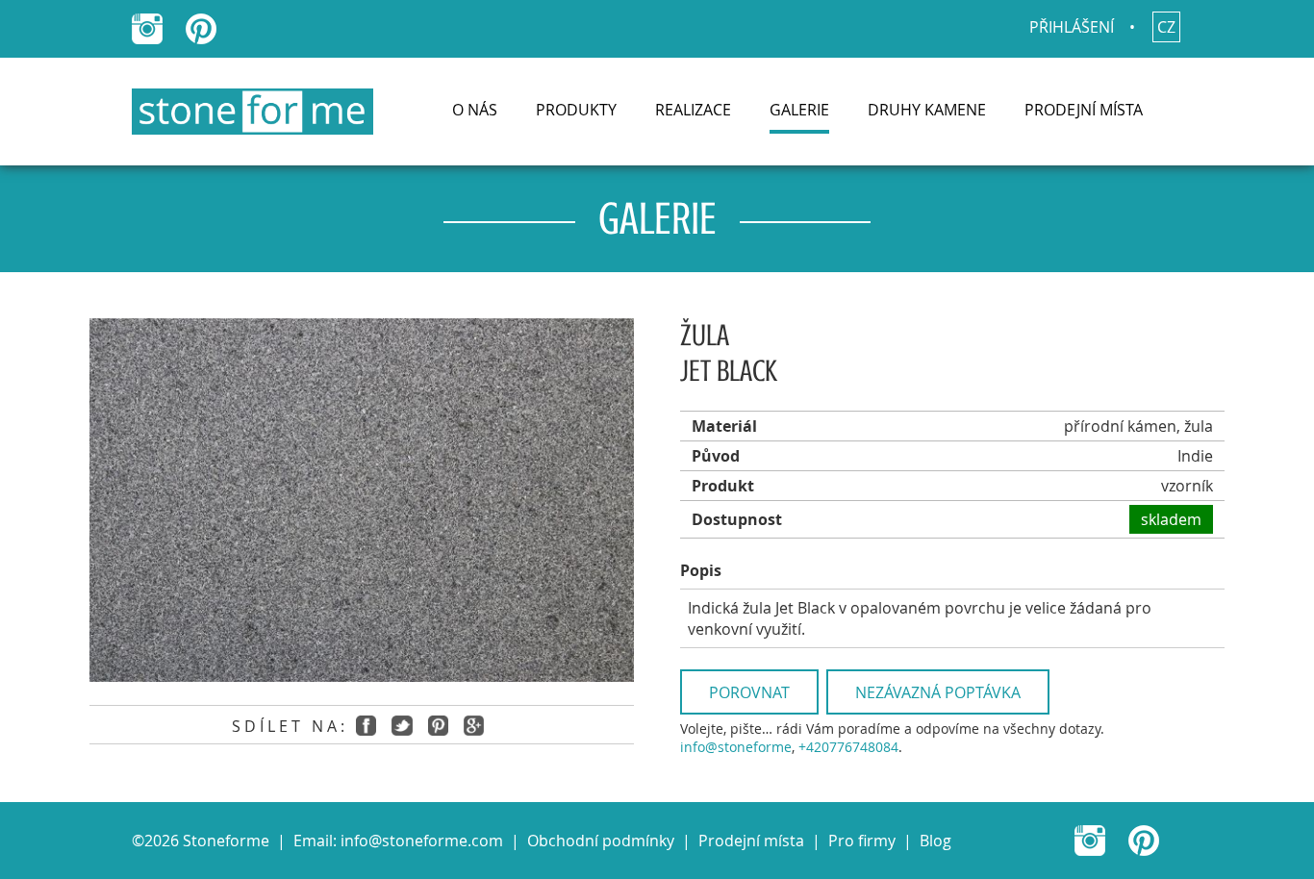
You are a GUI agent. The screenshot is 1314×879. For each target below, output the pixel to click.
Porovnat (749, 692)
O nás (474, 109)
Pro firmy (862, 840)
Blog (935, 840)
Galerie (799, 109)
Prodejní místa (1083, 109)
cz (1166, 27)
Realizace (693, 109)
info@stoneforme (736, 747)
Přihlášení (1071, 27)
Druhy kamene (927, 109)
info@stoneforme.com (422, 840)
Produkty (576, 109)
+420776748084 (848, 747)
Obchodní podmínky (600, 840)
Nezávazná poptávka (938, 692)
